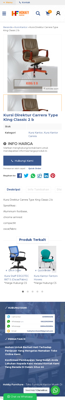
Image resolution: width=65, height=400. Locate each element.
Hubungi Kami (23, 160)
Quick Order (14, 270)
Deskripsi (13, 189)
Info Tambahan (38, 189)
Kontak (26, 2)
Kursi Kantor (35, 132)
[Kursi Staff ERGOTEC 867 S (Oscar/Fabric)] (17, 259)
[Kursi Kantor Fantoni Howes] (47, 259)
